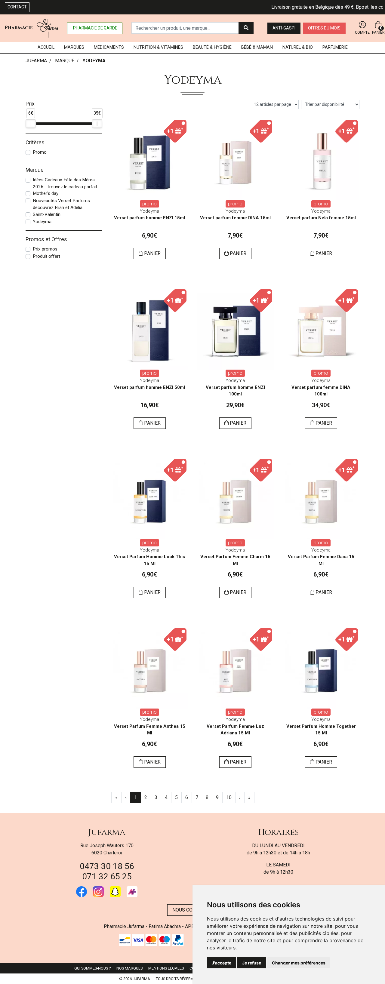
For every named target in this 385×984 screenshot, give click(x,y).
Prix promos (45, 249)
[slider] (31, 123)
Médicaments (109, 47)
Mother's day (45, 193)
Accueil (46, 47)
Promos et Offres (46, 239)
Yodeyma (42, 221)
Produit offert (46, 256)
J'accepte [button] (221, 962)
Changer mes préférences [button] (298, 962)
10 (229, 797)
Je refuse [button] (251, 962)
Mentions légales (166, 968)
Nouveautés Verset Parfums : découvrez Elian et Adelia (62, 204)
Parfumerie (335, 47)
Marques (74, 47)
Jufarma (106, 832)
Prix (30, 104)
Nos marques (129, 968)
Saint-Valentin (46, 214)
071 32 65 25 (107, 876)
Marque (64, 60)
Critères (35, 143)
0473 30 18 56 (107, 866)
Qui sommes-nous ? (92, 968)
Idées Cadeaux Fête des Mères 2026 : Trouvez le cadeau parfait (65, 183)
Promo (40, 152)
